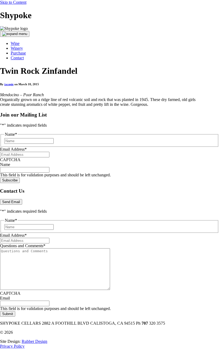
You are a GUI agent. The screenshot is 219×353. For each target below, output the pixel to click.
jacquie (9, 84)
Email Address (13, 149)
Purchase (18, 53)
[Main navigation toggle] (14, 34)
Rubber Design (34, 341)
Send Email (11, 202)
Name (5, 164)
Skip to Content (13, 2)
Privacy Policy (12, 346)
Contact (17, 58)
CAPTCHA (10, 159)
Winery (17, 48)
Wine (15, 43)
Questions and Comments (22, 245)
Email (5, 298)
